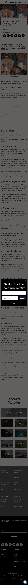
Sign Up (22, 298)
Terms (17, 302)
